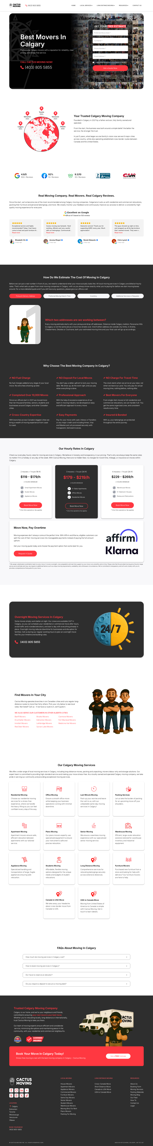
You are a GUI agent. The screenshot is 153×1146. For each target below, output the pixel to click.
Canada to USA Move (103, 1089)
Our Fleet (133, 1098)
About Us (134, 1084)
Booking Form (135, 1087)
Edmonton (13, 1109)
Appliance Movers (67, 1089)
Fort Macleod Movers (67, 720)
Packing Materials (137, 1092)
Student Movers (67, 1103)
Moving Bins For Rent (69, 1108)
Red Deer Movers (22, 726)
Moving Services (136, 1089)
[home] (15, 5)
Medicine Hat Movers (67, 723)
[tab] (25, 296)
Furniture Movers (67, 1095)
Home (73, 5)
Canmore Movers (65, 716)
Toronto (12, 1112)
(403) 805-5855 (15, 1129)
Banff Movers (20, 716)
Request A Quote (25, 553)
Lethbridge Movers (44, 723)
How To (133, 1100)
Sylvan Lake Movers (45, 726)
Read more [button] (16, 232)
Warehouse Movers (68, 1106)
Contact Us (137, 5)
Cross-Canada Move (103, 1084)
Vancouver (13, 1117)
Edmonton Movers (44, 720)
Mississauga (14, 1115)
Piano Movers (66, 1111)
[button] (86, 5)
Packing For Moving (68, 1114)
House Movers (66, 1084)
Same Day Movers (68, 1098)
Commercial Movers (68, 1092)
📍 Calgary (13, 1106)
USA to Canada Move (103, 1092)
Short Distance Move (103, 1087)
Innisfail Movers (21, 723)
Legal (132, 1106)
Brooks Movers (43, 716)
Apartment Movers (68, 1087)
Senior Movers (66, 1100)
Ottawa (12, 1120)
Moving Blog (135, 1095)
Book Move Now (30, 505)
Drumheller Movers (22, 720)
